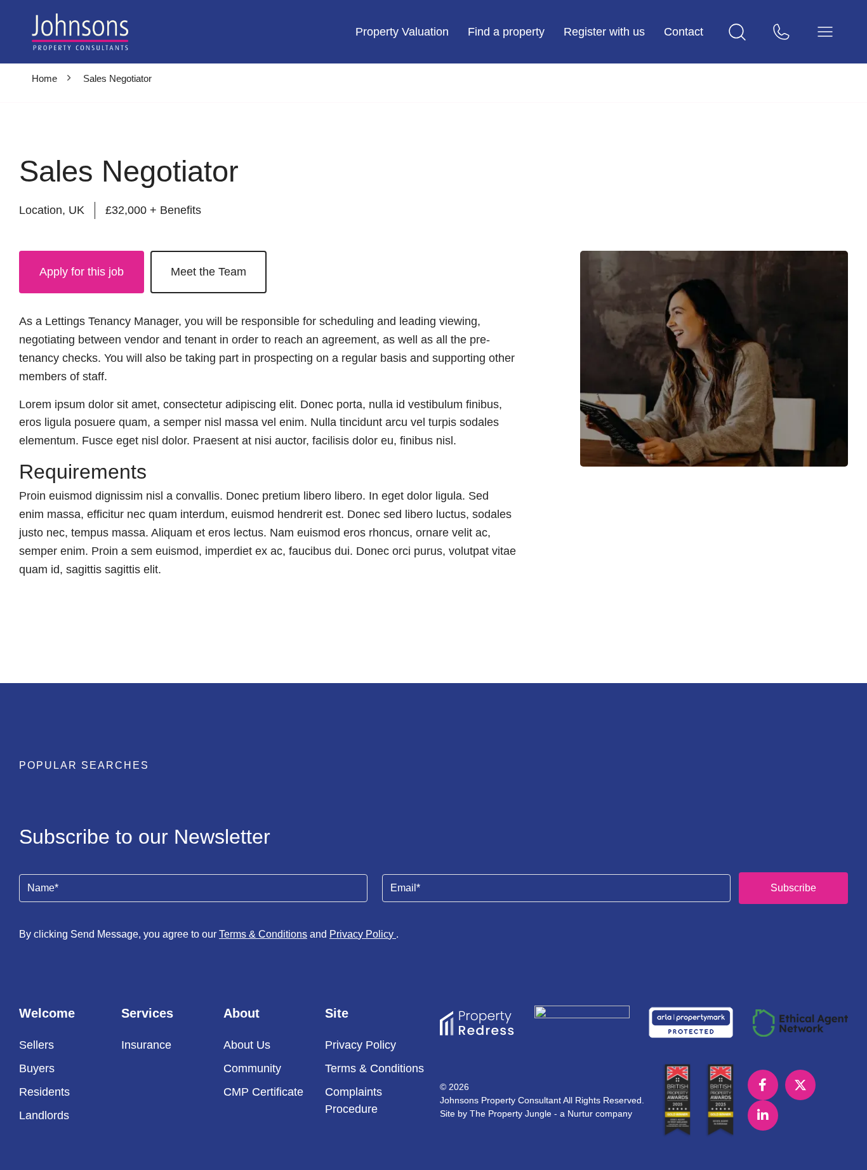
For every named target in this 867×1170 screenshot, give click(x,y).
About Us (246, 1045)
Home (44, 78)
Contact (683, 31)
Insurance (146, 1045)
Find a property (506, 31)
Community (252, 1068)
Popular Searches (84, 765)
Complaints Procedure (353, 1100)
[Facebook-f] (763, 1085)
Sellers (36, 1045)
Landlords (44, 1115)
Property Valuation (402, 31)
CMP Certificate (263, 1092)
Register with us (604, 31)
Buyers (37, 1068)
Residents (44, 1092)
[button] (433, 769)
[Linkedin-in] (763, 1115)
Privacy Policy (362, 934)
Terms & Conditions (263, 934)
